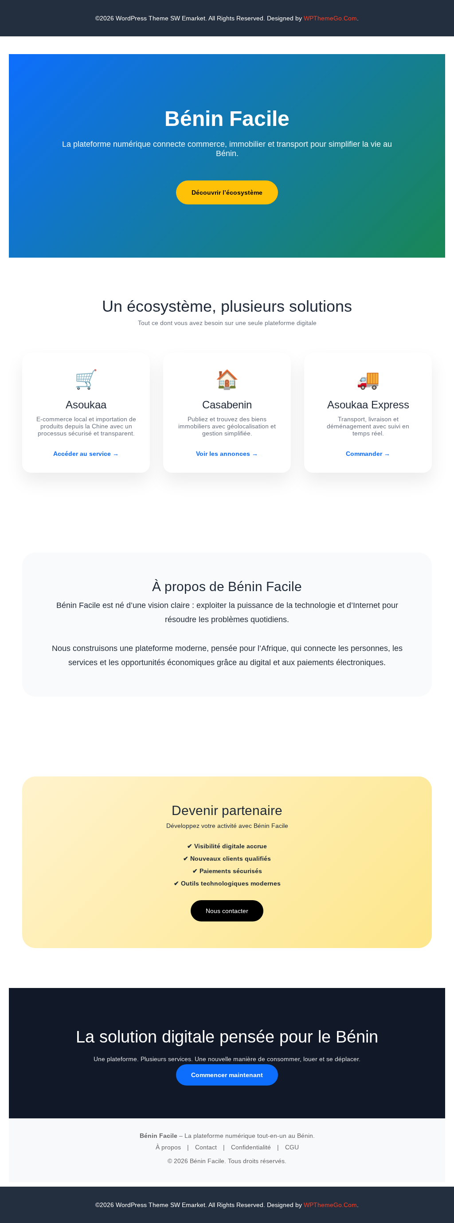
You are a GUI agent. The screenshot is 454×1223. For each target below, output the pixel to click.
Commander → (368, 453)
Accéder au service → (86, 453)
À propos (168, 1147)
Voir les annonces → (227, 453)
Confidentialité (251, 1147)
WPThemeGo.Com (330, 18)
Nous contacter (227, 910)
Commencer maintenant (227, 1074)
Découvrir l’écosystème (227, 192)
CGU (292, 1147)
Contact (206, 1147)
